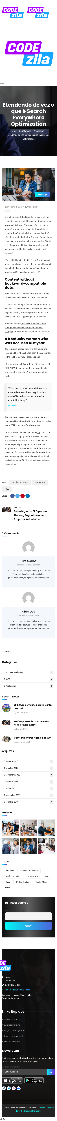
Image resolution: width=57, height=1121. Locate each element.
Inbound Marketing (29, 672)
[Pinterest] (22, 496)
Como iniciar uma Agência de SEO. (32, 737)
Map (7, 489)
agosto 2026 (29, 761)
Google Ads (40, 482)
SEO (29, 679)
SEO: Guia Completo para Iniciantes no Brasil (33, 706)
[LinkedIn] (27, 496)
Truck (7, 888)
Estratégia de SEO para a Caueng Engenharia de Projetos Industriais (30, 515)
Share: (5, 496)
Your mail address (11, 1066)
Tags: (4, 482)
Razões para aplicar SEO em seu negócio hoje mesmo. (31, 723)
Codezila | (41, 1107)
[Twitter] (17, 496)
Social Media (41, 882)
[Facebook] (12, 496)
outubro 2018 (29, 802)
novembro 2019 (29, 795)
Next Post (17, 507)
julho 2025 (29, 788)
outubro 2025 (29, 768)
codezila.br (32, 206)
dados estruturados (29, 870)
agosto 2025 (29, 781)
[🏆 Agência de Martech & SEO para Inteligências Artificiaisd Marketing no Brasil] (12, 12)
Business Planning (12, 1025)
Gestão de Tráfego (20, 482)
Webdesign (39, 131)
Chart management (13, 1036)
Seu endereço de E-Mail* (15, 911)
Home (13, 131)
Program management (15, 1030)
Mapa (7, 882)
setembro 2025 (29, 775)
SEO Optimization (12, 1019)
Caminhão (9, 870)
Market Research (12, 1041)
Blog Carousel (25, 131)
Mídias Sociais (22, 882)
